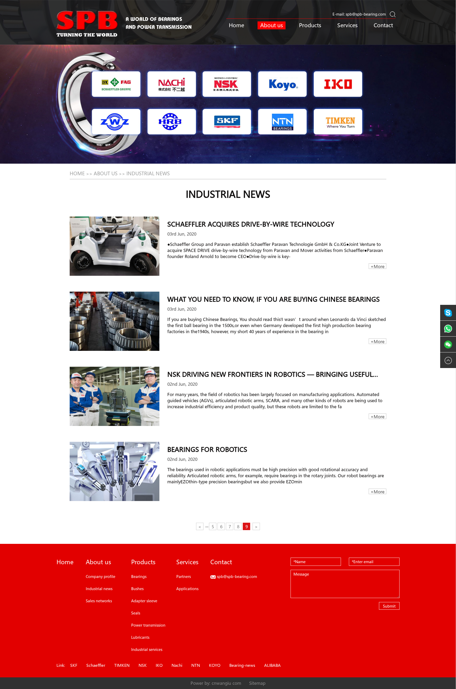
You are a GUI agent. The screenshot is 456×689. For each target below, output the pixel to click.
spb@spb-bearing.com (366, 14)
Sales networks (99, 600)
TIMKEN (122, 665)
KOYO (214, 665)
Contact (383, 25)
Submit (389, 606)
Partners (183, 576)
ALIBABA (272, 665)
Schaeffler (95, 665)
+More (377, 266)
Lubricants (140, 637)
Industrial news (148, 173)
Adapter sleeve (144, 600)
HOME (77, 173)
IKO (159, 665)
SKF (73, 665)
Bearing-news (242, 665)
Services (347, 25)
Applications (187, 588)
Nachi (177, 665)
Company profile (100, 576)
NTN (195, 665)
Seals (135, 612)
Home (236, 25)
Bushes (137, 588)
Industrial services (146, 649)
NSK (143, 665)
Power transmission (148, 625)
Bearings (138, 576)
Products (310, 25)
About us (271, 25)
